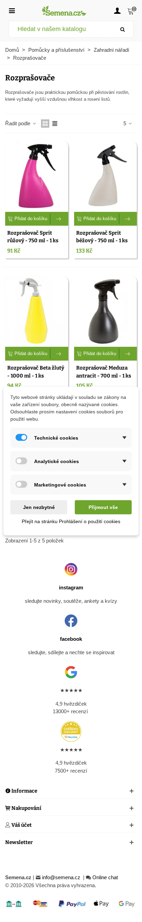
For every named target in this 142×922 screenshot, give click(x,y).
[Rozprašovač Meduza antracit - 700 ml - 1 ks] (105, 311)
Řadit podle (18, 123)
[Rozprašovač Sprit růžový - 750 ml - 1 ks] (36, 176)
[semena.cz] (64, 10)
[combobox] (61, 29)
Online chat (105, 877)
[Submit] (122, 29)
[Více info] (59, 219)
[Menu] (11, 10)
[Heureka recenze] (71, 731)
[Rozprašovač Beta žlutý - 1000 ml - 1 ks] (36, 311)
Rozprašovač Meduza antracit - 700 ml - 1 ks (103, 372)
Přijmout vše (103, 507)
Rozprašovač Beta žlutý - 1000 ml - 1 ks (35, 372)
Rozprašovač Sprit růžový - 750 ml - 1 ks (32, 237)
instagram (71, 587)
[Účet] (117, 10)
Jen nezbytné (39, 507)
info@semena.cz (62, 877)
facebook (71, 639)
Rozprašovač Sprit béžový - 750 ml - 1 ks (102, 237)
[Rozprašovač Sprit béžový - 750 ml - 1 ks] (105, 176)
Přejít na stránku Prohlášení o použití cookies (71, 521)
